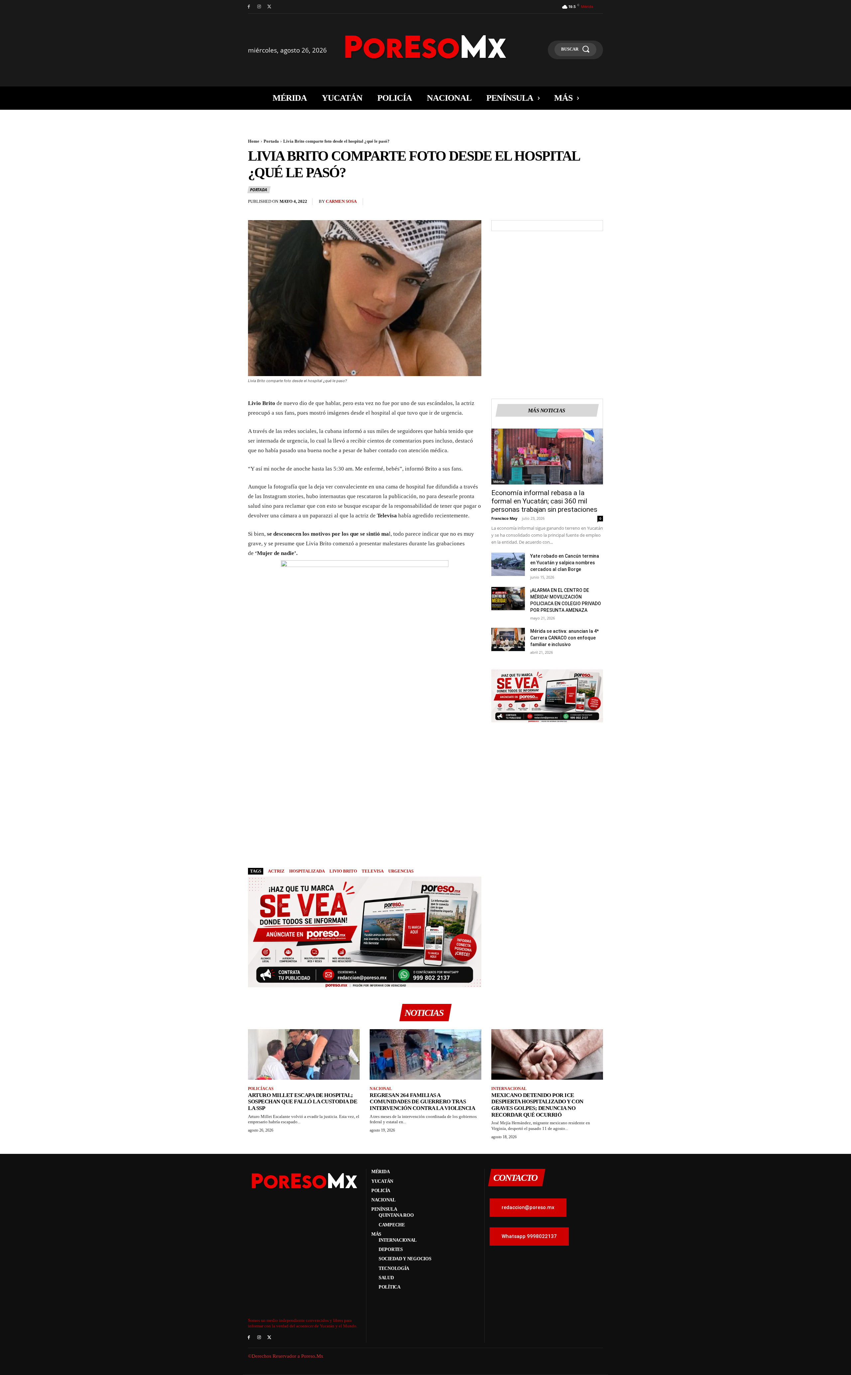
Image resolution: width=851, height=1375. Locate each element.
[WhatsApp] (565, 203)
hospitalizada (307, 871)
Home (253, 141)
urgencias (401, 871)
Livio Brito (343, 871)
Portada (271, 141)
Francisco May (504, 518)
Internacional (509, 1088)
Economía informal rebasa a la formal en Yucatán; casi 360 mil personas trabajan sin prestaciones (544, 501)
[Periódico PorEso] (425, 47)
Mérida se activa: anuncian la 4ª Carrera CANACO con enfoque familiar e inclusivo (564, 637)
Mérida (499, 481)
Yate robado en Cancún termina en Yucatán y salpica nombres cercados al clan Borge (564, 562)
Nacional (381, 1088)
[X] (269, 6)
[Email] (581, 203)
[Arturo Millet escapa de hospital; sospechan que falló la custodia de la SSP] (304, 1054)
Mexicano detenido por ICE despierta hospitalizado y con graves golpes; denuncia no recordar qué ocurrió (537, 1105)
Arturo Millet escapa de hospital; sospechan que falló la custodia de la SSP (302, 1101)
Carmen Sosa (341, 201)
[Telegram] (596, 203)
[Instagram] (259, 6)
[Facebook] (248, 6)
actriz (276, 871)
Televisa (373, 871)
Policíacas (261, 1088)
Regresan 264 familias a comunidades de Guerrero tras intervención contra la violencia (422, 1101)
